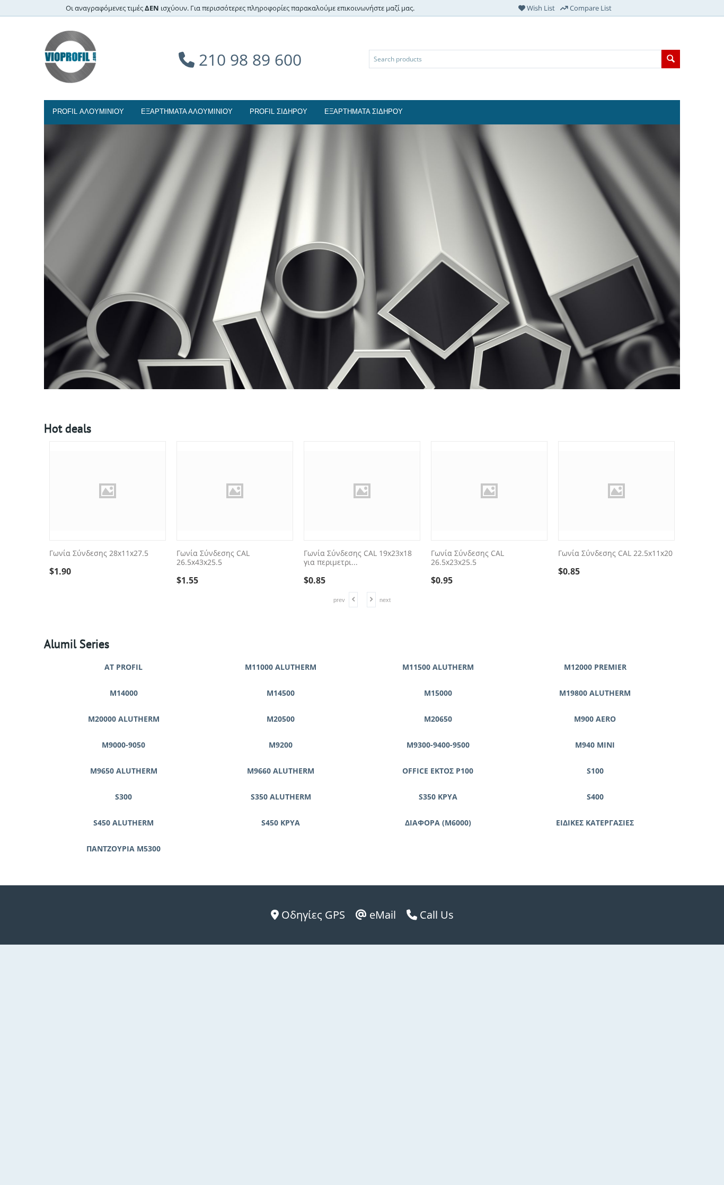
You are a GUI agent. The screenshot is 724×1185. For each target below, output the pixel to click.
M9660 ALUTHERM (280, 771)
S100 (595, 771)
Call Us (435, 915)
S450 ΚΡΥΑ (280, 823)
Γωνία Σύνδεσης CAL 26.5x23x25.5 (467, 558)
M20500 (281, 719)
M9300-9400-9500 (438, 745)
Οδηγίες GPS (312, 915)
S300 (123, 797)
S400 (595, 797)
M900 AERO (595, 719)
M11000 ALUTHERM (280, 667)
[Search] (670, 59)
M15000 (438, 693)
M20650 (438, 719)
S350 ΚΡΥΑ (438, 797)
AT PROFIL (123, 667)
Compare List (590, 8)
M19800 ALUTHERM (595, 693)
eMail (381, 915)
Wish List (540, 8)
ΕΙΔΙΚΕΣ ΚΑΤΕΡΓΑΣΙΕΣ (595, 823)
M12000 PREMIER (595, 667)
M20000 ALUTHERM (124, 719)
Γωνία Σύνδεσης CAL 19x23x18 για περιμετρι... (358, 558)
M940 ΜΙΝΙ (595, 745)
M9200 (281, 745)
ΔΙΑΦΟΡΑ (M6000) (438, 823)
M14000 (124, 693)
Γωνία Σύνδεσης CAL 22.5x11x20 (615, 553)
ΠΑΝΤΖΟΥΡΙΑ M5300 (123, 848)
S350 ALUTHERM (281, 797)
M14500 (281, 693)
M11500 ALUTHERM (438, 667)
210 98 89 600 (248, 59)
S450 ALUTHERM (123, 823)
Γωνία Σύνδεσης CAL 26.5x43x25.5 (213, 558)
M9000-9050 (123, 745)
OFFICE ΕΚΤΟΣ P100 (437, 771)
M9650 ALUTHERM (123, 771)
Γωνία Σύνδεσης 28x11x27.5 (98, 553)
